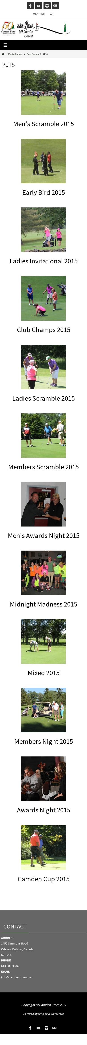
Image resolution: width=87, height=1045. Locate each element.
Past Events (33, 53)
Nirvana (43, 1014)
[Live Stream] (38, 5)
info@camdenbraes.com (17, 977)
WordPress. (57, 1014)
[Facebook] (30, 5)
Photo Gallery (15, 53)
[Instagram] (47, 5)
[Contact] (55, 5)
